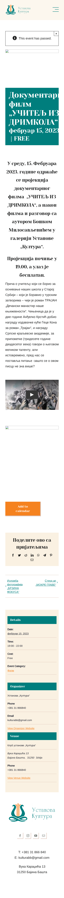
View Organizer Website (20, 728)
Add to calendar (23, 509)
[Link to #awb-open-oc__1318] (56, 9)
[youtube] (36, 836)
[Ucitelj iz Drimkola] (32, 427)
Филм (10, 670)
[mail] (44, 836)
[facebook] (20, 836)
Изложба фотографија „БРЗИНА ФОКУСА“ (15, 586)
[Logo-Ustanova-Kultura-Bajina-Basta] (18, 6)
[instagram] (28, 836)
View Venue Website (18, 777)
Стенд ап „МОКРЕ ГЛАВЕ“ (46, 582)
